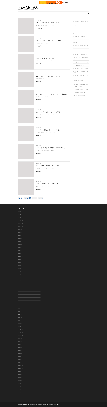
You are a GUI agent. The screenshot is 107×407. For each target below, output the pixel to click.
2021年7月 (20, 380)
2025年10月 (20, 226)
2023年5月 (20, 314)
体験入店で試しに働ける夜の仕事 (45, 58)
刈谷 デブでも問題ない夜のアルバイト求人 (48, 130)
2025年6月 (20, 238)
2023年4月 (20, 317)
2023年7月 (20, 308)
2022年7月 (20, 344)
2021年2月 (20, 395)
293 (39, 198)
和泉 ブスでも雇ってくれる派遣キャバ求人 (48, 22)
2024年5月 (20, 277)
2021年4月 (20, 389)
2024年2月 (20, 286)
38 (32, 198)
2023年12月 (20, 293)
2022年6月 (20, 347)
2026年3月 (20, 211)
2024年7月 (20, 271)
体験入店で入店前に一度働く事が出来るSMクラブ (49, 40)
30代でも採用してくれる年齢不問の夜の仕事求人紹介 (51, 148)
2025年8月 (20, 232)
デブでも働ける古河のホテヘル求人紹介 (80, 28)
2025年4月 (20, 244)
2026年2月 (20, 214)
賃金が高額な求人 (28, 7)
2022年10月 (20, 335)
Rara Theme (46, 404)
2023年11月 (20, 296)
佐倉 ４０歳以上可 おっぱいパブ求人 (80, 54)
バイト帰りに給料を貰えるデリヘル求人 (80, 89)
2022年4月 (20, 353)
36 (27, 198)
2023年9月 (20, 302)
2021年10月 (20, 371)
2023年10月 (20, 299)
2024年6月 (20, 274)
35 (25, 198)
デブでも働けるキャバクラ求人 (79, 92)
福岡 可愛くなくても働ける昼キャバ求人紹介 (49, 76)
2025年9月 (20, 229)
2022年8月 (20, 341)
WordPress (57, 404)
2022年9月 (20, 338)
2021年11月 (20, 368)
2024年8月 (20, 268)
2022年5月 (20, 350)
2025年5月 (20, 241)
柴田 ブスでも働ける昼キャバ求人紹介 (80, 68)
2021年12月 (20, 365)
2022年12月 (20, 329)
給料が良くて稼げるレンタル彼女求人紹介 (47, 183)
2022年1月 (20, 362)
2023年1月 (20, 326)
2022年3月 (20, 356)
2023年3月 (20, 320)
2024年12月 (20, 256)
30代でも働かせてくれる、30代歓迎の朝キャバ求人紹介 (51, 94)
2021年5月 (20, 386)
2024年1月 (20, 290)
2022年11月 (20, 332)
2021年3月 (20, 392)
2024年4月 (20, 280)
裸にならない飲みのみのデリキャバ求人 (80, 62)
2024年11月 (20, 259)
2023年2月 (20, 323)
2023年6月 (20, 311)
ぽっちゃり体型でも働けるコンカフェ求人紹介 (49, 112)
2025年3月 (20, 247)
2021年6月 (20, 383)
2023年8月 (20, 305)
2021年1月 (20, 398)
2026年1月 (20, 217)
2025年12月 (20, 220)
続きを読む (39, 28)
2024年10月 (20, 262)
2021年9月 (20, 374)
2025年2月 (20, 250)
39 (35, 198)
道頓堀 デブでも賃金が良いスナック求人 (47, 166)
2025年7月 (20, 235)
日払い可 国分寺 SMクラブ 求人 (79, 95)
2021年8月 (20, 377)
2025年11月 (20, 223)
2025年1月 (20, 253)
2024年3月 (20, 283)
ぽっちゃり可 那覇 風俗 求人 (78, 65)
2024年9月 (20, 265)
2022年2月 (20, 359)
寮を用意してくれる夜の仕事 (78, 25)
